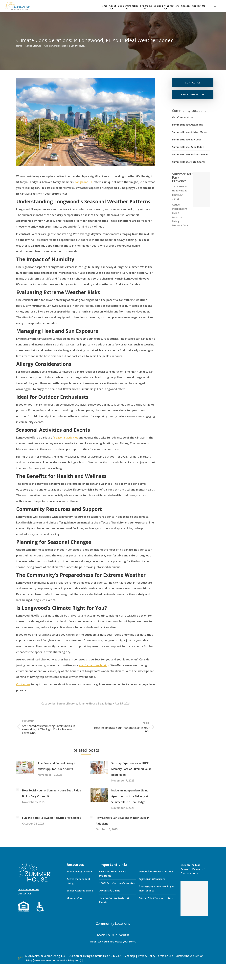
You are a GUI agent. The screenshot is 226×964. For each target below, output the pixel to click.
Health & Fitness (156, 871)
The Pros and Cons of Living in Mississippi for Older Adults (57, 766)
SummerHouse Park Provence (190, 154)
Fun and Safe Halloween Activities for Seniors (51, 818)
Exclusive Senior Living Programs (112, 873)
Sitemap (130, 956)
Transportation (156, 898)
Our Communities (182, 117)
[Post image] (25, 767)
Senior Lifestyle (67, 703)
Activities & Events (114, 900)
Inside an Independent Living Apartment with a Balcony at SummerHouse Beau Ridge (129, 796)
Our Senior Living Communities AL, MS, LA (94, 956)
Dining (109, 890)
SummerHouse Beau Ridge (95, 703)
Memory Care (75, 898)
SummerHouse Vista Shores (188, 161)
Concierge (152, 879)
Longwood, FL (83, 182)
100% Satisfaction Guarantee (117, 883)
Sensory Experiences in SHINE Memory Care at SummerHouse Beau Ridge (131, 769)
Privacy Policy (146, 956)
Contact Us (24, 893)
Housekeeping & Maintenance (156, 888)
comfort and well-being (94, 665)
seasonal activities (66, 437)
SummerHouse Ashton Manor (190, 132)
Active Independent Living (78, 881)
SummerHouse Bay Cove (187, 139)
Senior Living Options (79, 871)
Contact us (23, 684)
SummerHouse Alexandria (187, 124)
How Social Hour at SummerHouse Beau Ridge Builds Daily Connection (51, 793)
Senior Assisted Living (80, 890)
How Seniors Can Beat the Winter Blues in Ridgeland (123, 820)
